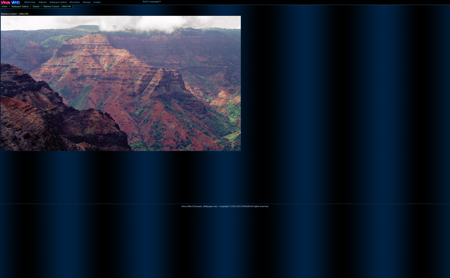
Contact (97, 2)
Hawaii (36, 6)
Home (4, 6)
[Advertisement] (29, 176)
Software (42, 2)
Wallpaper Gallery (58, 2)
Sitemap (87, 2)
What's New (30, 2)
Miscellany (75, 2)
